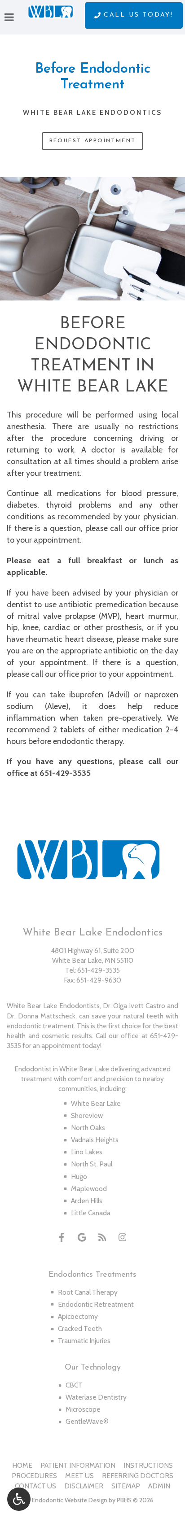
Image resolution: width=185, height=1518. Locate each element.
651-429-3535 (65, 773)
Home (22, 1465)
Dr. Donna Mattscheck (41, 1016)
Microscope (83, 1409)
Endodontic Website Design (69, 1500)
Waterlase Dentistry (96, 1397)
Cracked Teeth (80, 1328)
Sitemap (125, 1486)
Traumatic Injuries (84, 1340)
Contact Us (35, 1486)
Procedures (34, 1475)
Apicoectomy (78, 1316)
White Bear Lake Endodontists (53, 1005)
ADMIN (159, 1486)
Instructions (148, 1465)
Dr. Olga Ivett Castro (134, 1005)
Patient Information (77, 1465)
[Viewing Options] (19, 1499)
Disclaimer (83, 1486)
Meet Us (79, 1475)
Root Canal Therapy (88, 1292)
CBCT (74, 1385)
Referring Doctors (137, 1475)
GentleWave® (87, 1421)
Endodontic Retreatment (96, 1304)
